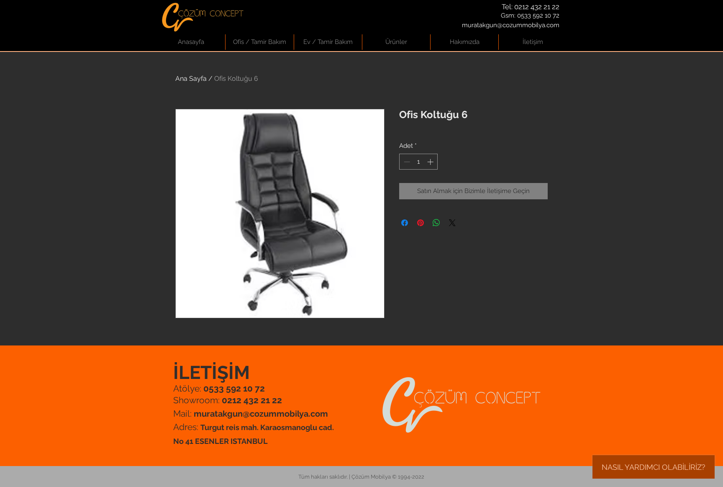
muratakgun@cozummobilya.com (510, 25)
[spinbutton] (419, 162)
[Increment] (431, 162)
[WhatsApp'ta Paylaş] (436, 223)
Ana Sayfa (191, 78)
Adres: (186, 427)
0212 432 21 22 (536, 7)
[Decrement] (406, 162)
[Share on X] (452, 223)
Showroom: (227, 400)
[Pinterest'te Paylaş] (420, 223)
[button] (260, 42)
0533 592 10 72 (538, 15)
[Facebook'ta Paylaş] (405, 223)
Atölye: (219, 388)
